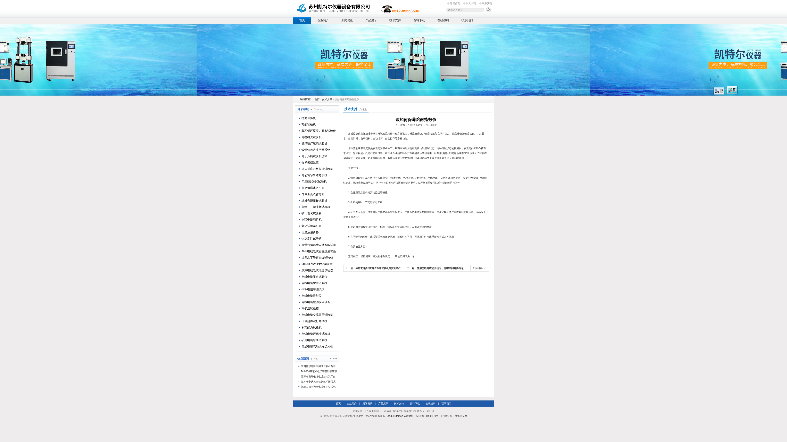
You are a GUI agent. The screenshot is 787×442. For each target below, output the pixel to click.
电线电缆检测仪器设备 (315, 302)
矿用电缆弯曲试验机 (314, 340)
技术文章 (327, 99)
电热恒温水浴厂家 (312, 187)
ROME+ (333, 358)
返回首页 (455, 3)
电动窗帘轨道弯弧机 (314, 175)
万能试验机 (308, 124)
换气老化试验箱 (311, 213)
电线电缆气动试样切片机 (317, 346)
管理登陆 (409, 416)
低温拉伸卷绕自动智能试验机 (318, 245)
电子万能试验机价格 (314, 156)
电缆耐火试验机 (311, 137)
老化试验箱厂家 (311, 226)
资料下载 (419, 20)
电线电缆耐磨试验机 (314, 283)
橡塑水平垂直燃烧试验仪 (317, 257)
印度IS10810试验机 (314, 181)
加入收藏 (471, 3)
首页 (302, 20)
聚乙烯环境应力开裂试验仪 (318, 130)
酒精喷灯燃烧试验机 (314, 143)
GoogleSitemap (394, 416)
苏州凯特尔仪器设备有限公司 (356, 7)
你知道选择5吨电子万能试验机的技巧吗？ (378, 268)
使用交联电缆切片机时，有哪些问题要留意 (440, 268)
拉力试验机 (308, 118)
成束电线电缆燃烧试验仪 (317, 270)
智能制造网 (461, 416)
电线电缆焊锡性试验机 (315, 333)
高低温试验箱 (310, 308)
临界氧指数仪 (310, 162)
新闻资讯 (347, 20)
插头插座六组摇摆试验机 (317, 168)
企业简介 (323, 20)
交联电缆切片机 (311, 219)
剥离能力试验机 (311, 327)
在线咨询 (443, 20)
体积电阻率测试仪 (312, 289)
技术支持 (395, 20)
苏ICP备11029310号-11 (428, 416)
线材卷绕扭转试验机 (314, 200)
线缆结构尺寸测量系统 (315, 149)
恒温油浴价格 (310, 232)
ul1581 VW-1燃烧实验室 (317, 264)
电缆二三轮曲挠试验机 (315, 207)
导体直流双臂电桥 (312, 194)
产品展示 (371, 20)
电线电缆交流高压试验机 (317, 314)
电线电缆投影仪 (311, 295)
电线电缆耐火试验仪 (314, 276)
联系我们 (487, 3)
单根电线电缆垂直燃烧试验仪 (318, 251)
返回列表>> (478, 268)
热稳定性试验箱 (311, 238)
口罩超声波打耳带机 (314, 321)
